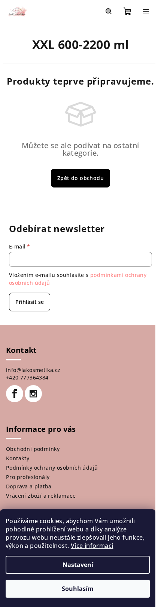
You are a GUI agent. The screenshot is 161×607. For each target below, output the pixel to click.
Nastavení (78, 565)
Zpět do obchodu (80, 178)
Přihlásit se (29, 301)
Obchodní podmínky (33, 448)
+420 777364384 (27, 377)
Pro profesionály (27, 477)
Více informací (92, 546)
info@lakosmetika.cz (33, 369)
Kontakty (17, 458)
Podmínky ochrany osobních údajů (52, 467)
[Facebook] (14, 393)
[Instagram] (33, 393)
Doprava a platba (28, 486)
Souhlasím (78, 589)
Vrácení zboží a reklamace (41, 495)
